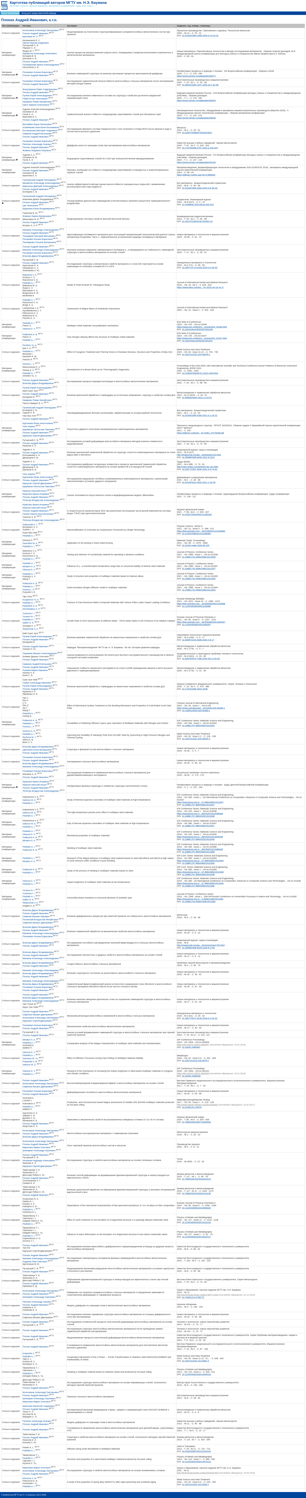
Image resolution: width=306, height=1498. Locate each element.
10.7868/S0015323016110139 (196, 1193)
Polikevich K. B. (30, 334)
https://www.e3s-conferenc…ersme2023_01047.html (202, 338)
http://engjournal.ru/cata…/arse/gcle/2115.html (199, 455)
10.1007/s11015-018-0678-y (195, 1060)
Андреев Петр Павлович (35, 1261)
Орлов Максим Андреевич (36, 43)
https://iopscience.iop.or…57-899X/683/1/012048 (200, 872)
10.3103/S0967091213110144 (196, 1451)
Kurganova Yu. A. (31, 599)
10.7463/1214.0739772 (193, 1297)
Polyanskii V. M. (30, 1061)
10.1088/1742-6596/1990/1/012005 (199, 578)
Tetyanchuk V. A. (30, 629)
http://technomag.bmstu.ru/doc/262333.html (197, 1473)
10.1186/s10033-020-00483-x (196, 710)
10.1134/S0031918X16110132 (196, 1222)
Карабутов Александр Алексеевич (40, 53)
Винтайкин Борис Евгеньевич (37, 124)
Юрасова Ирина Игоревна (36, 494)
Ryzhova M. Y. (29, 737)
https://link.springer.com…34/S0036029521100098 (201, 604)
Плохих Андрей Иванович (36, 33)
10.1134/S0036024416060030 (196, 1208)
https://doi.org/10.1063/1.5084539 (193, 1073)
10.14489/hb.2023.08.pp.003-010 (198, 204)
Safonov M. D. (29, 800)
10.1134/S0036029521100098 (196, 606)
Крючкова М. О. (30, 36)
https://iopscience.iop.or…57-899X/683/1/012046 (200, 883)
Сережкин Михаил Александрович (40, 653)
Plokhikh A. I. (29, 283)
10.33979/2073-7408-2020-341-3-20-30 (201, 658)
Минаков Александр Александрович (41, 230)
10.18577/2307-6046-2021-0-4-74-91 (199, 469)
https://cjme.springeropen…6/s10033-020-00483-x (201, 708)
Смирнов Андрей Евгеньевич (37, 133)
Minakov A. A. (29, 566)
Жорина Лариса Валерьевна (37, 216)
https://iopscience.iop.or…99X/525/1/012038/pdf (200, 813)
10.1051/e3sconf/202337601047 (197, 341)
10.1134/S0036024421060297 (196, 624)
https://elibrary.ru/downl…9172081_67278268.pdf (200, 433)
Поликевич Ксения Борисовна (38, 72)
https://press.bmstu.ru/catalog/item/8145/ (196, 162)
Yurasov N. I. (29, 616)
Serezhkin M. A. (30, 543)
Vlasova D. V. (29, 329)
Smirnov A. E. (29, 731)
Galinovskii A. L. (30, 524)
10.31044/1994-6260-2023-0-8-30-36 (199, 188)
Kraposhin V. (29, 1353)
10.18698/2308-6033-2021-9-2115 (198, 457)
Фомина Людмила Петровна (37, 150)
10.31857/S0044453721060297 (197, 514)
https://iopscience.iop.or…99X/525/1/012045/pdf (200, 837)
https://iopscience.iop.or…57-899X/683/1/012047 (200, 802)
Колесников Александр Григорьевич (41, 30)
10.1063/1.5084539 (191, 1076)
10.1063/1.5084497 (191, 1047)
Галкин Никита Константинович (38, 514)
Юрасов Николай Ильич (35, 491)
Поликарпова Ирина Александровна (41, 65)
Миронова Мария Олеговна (36, 1147)
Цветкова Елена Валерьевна (37, 750)
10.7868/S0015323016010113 (196, 1179)
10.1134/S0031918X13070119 (196, 1462)
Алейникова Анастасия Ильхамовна (41, 127)
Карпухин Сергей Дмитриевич (37, 436)
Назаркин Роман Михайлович (37, 102)
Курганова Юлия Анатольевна (38, 423)
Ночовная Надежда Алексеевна (39, 1160)
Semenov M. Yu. (30, 1058)
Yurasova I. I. (29, 613)
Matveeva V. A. (30, 275)
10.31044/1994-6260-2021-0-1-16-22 (199, 415)
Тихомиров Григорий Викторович (39, 236)
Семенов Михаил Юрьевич (36, 916)
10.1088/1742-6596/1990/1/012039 (199, 557)
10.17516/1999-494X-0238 (195, 689)
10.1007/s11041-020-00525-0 (196, 739)
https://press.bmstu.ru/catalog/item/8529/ (196, 118)
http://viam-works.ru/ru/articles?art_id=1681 (197, 467)
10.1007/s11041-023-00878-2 (196, 354)
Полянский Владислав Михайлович (40, 919)
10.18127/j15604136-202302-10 (197, 221)
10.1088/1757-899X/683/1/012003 (198, 863)
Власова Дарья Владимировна (38, 256)
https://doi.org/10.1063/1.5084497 (193, 1045)
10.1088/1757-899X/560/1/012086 (198, 852)
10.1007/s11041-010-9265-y (195, 1484)
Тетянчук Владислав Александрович (41, 500)
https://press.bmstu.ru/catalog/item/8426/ (196, 100)
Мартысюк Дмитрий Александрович (40, 186)
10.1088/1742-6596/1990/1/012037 (199, 568)
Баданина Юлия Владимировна (39, 208)
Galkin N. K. (28, 623)
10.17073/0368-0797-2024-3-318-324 (200, 148)
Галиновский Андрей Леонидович (39, 180)
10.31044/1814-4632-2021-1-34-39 (198, 482)
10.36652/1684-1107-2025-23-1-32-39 (200, 85)
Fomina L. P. (29, 589)
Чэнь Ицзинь (29, 426)
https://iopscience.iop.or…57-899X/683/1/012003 (200, 861)
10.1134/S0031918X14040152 (196, 1374)
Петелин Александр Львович (37, 144)
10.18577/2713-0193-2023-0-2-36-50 (199, 267)
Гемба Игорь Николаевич (35, 98)
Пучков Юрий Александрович (37, 95)
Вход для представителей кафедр (39, 13)
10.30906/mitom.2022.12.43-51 (197, 397)
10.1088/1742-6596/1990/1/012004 (199, 590)
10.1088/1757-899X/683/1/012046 (198, 886)
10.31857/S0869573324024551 (197, 132)
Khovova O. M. (30, 1478)
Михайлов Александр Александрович (41, 183)
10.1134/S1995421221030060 (196, 533)
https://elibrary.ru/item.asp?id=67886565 (196, 175)
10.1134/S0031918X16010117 (196, 1237)
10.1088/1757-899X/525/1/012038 (198, 816)
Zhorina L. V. (29, 364)
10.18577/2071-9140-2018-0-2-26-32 (199, 1018)
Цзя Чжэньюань (30, 205)
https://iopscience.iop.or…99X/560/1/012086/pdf (200, 849)
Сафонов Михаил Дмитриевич (38, 922)
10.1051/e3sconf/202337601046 (197, 329)
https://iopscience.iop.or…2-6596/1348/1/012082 (200, 899)
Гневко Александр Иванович (37, 683)
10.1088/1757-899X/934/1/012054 (198, 725)
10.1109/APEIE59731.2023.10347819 (200, 373)
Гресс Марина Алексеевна (36, 105)
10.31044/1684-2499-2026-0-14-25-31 (200, 35)
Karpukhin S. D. (30, 606)
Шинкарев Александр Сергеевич (39, 1150)
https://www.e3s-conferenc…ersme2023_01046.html (202, 327)
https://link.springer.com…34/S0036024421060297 (201, 622)
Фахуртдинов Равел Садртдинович (40, 89)
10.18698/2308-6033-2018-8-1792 (198, 948)
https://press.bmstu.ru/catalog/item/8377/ (196, 76)
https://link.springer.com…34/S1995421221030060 (201, 531)
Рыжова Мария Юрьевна (35, 670)
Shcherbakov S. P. (31, 609)
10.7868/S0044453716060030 (196, 1122)
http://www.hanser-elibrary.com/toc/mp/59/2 (197, 1105)
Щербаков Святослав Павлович (39, 429)
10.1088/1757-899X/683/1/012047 (198, 805)
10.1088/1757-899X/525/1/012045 (198, 839)
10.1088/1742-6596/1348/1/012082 (199, 901)
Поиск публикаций (10, 13)
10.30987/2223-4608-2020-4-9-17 (198, 640)
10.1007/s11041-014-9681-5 (195, 1361)
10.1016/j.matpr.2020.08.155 (195, 545)
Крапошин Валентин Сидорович (39, 1406)
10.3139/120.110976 (192, 1107)
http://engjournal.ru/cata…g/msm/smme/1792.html (201, 945)
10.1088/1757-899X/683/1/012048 (198, 874)
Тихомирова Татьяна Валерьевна (39, 242)
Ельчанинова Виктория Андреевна (40, 130)
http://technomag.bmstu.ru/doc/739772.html (197, 1295)
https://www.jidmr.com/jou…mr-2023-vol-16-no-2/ (200, 287)
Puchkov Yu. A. (30, 345)
